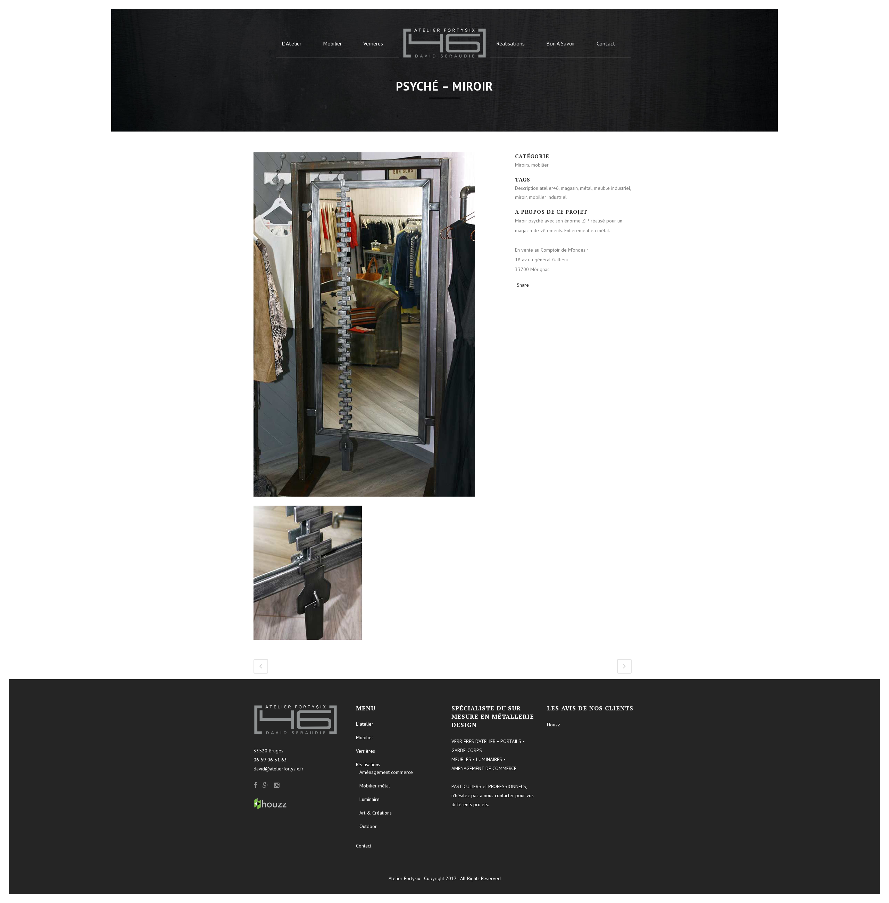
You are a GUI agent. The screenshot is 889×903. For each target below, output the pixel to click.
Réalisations (368, 764)
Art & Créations (375, 813)
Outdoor (368, 826)
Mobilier (364, 737)
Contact (363, 846)
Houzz (553, 724)
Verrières (365, 751)
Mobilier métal (374, 786)
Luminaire (369, 799)
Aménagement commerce (386, 772)
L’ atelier (364, 724)
